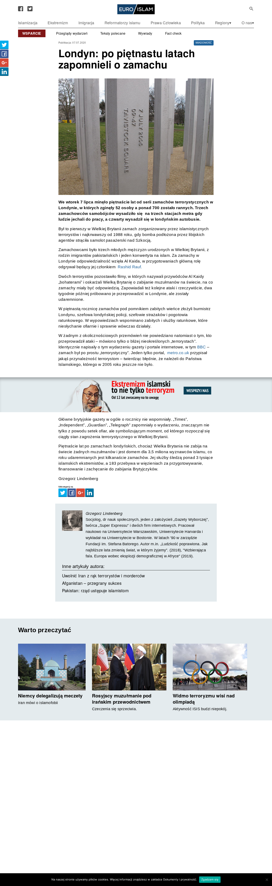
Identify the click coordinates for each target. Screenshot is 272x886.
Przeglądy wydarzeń (72, 33)
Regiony (222, 22)
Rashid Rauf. (129, 267)
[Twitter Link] (30, 8)
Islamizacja (27, 22)
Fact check (173, 33)
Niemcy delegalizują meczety (50, 695)
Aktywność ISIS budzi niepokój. (200, 709)
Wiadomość (204, 42)
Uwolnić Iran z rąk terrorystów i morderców (103, 575)
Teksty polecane (112, 33)
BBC (201, 347)
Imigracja (86, 22)
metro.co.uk (177, 353)
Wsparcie (31, 33)
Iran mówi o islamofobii (38, 703)
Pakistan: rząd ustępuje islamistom (95, 590)
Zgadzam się (209, 879)
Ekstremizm (58, 22)
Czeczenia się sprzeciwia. (114, 709)
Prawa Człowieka (166, 22)
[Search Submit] (251, 8)
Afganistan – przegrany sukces (92, 583)
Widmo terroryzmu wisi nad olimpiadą (204, 698)
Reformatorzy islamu (122, 22)
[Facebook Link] (20, 8)
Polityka (198, 22)
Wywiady (145, 33)
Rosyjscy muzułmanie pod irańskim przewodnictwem (122, 698)
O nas (247, 22)
